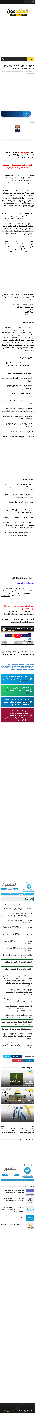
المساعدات (14, 71)
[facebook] (5, 2)
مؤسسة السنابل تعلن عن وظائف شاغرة (18, 909)
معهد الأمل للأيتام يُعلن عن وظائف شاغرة (21, 1118)
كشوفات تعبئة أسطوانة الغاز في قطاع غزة (17, 1029)
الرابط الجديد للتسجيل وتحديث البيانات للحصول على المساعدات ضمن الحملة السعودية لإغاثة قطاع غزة (19, 1008)
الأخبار (31, 1072)
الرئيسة (30, 59)
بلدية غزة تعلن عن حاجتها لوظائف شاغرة (18, 904)
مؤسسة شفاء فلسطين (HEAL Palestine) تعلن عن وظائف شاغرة (18, 1082)
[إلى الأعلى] (17, 1408)
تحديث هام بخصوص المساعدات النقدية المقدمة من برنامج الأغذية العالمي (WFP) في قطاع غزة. (17, 1045)
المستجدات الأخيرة (6, 71)
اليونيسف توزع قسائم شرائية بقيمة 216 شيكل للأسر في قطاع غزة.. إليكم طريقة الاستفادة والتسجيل (18, 992)
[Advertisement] (17, 34)
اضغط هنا (5, 596)
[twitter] (2, 2)
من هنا (5, 664)
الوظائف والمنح (30, 73)
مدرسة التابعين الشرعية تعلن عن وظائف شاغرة (20, 1100)
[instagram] (7, 2)
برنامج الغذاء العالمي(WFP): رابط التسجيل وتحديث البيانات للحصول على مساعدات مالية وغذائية (17, 1036)
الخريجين (20, 71)
